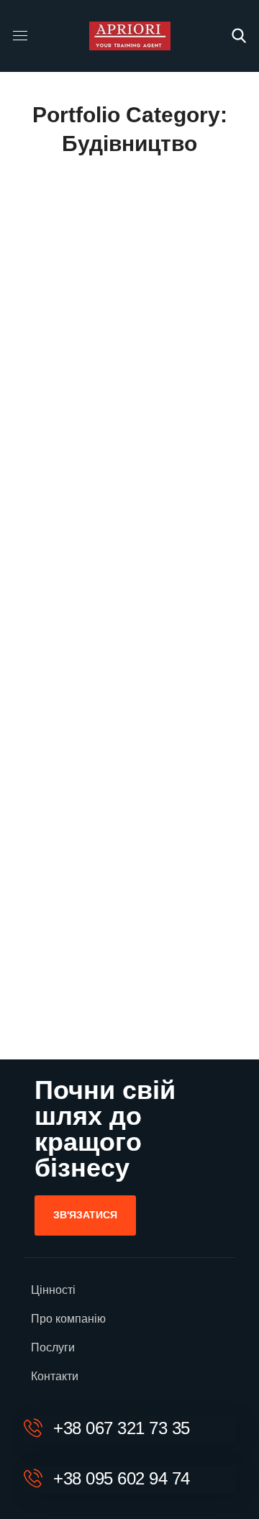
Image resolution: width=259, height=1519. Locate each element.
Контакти (54, 1376)
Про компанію (68, 1319)
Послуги (53, 1347)
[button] (239, 36)
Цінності (53, 1290)
